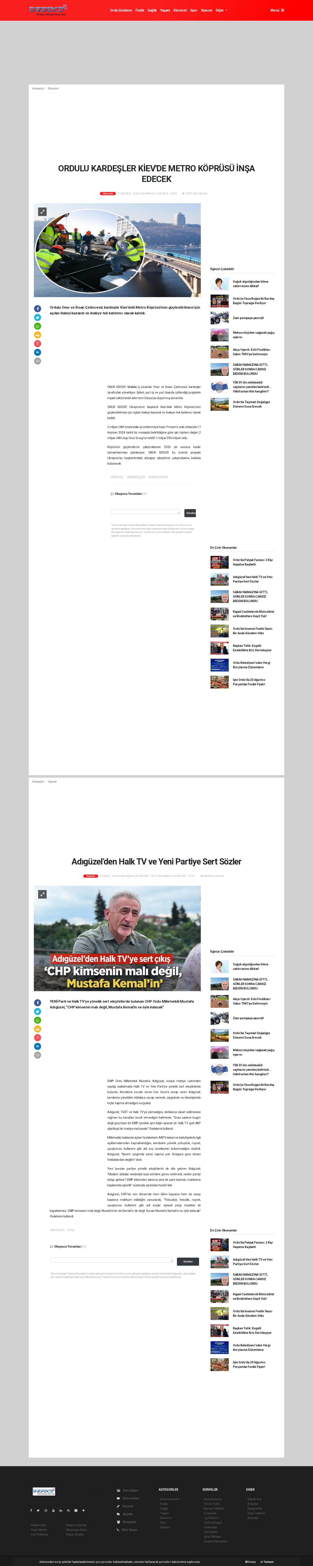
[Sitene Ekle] (85, 1510)
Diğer (220, 10)
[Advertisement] (156, 52)
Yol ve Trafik (212, 1504)
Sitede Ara (254, 1499)
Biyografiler (255, 1508)
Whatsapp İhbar (76, 1530)
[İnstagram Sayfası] (48, 1510)
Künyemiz (129, 1522)
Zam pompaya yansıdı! (248, 318)
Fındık (139, 10)
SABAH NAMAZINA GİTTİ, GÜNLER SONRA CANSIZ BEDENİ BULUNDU (250, 369)
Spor (193, 10)
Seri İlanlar (211, 1532)
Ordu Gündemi (121, 10)
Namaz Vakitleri (214, 1508)
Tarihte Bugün (213, 1522)
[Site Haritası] (78, 1510)
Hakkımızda (38, 1525)
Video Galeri (130, 1498)
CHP (111, 1081)
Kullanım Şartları (76, 1525)
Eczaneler (210, 1513)
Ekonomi (180, 10)
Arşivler (127, 1514)
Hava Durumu (213, 1499)
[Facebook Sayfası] (32, 1510)
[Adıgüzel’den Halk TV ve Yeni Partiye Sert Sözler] (117, 938)
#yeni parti (57, 1230)
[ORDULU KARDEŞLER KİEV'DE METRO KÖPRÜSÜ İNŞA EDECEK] (117, 250)
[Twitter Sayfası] (40, 1510)
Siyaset (206, 10)
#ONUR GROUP (158, 477)
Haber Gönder (75, 1534)
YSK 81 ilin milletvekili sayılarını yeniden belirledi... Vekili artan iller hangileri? (252, 387)
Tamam (268, 1561)
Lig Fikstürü (211, 1518)
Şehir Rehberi (212, 1536)
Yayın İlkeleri (39, 1530)
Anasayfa (38, 88)
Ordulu (132, 387)
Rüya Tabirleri (256, 1513)
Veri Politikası (39, 1534)
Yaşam (165, 10)
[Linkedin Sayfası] (63, 1510)
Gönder (191, 513)
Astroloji (252, 1518)
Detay (252, 1561)
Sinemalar (210, 1527)
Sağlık (152, 10)
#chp (70, 1230)
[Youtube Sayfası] (55, 1510)
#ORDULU (117, 477)
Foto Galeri (130, 1490)
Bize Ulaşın (129, 1530)
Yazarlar (128, 1506)
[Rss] (70, 1510)
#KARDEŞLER (136, 477)
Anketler (252, 1504)
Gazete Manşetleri (216, 1541)
